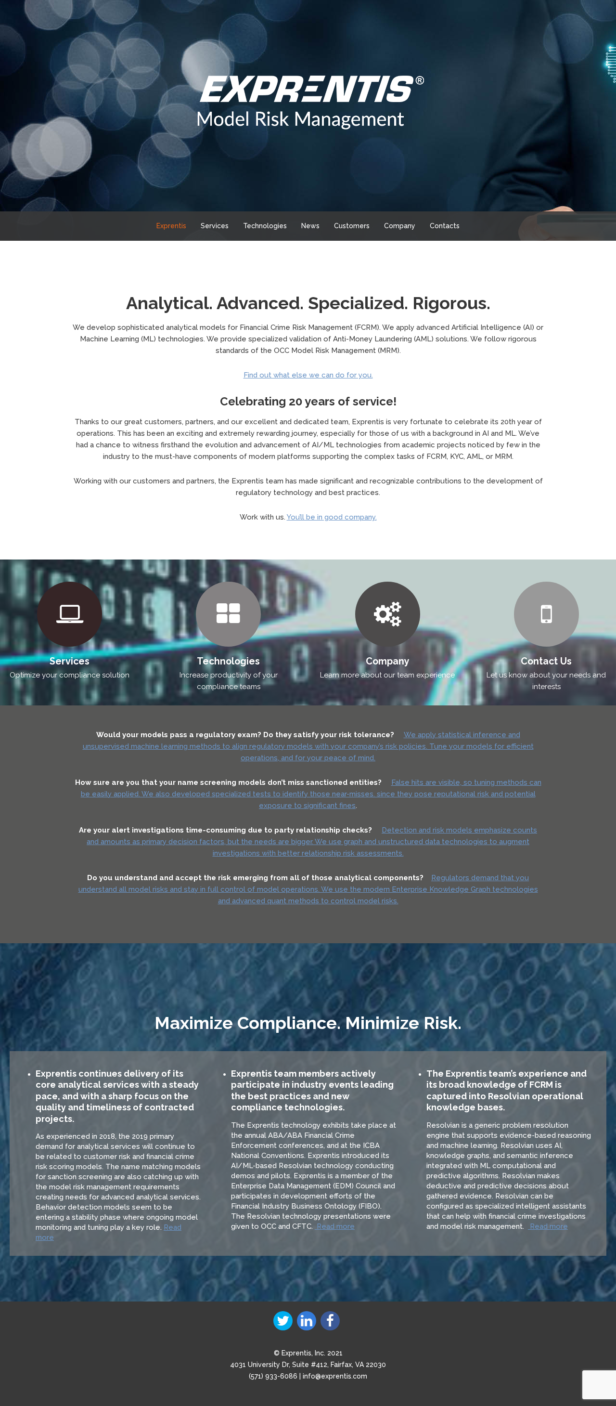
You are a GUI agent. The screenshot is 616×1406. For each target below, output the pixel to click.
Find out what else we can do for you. (308, 375)
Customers (352, 226)
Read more (335, 1226)
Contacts (445, 226)
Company (399, 226)
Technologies (265, 226)
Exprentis (171, 226)
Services (215, 226)
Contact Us (546, 661)
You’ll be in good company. (332, 517)
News (310, 226)
